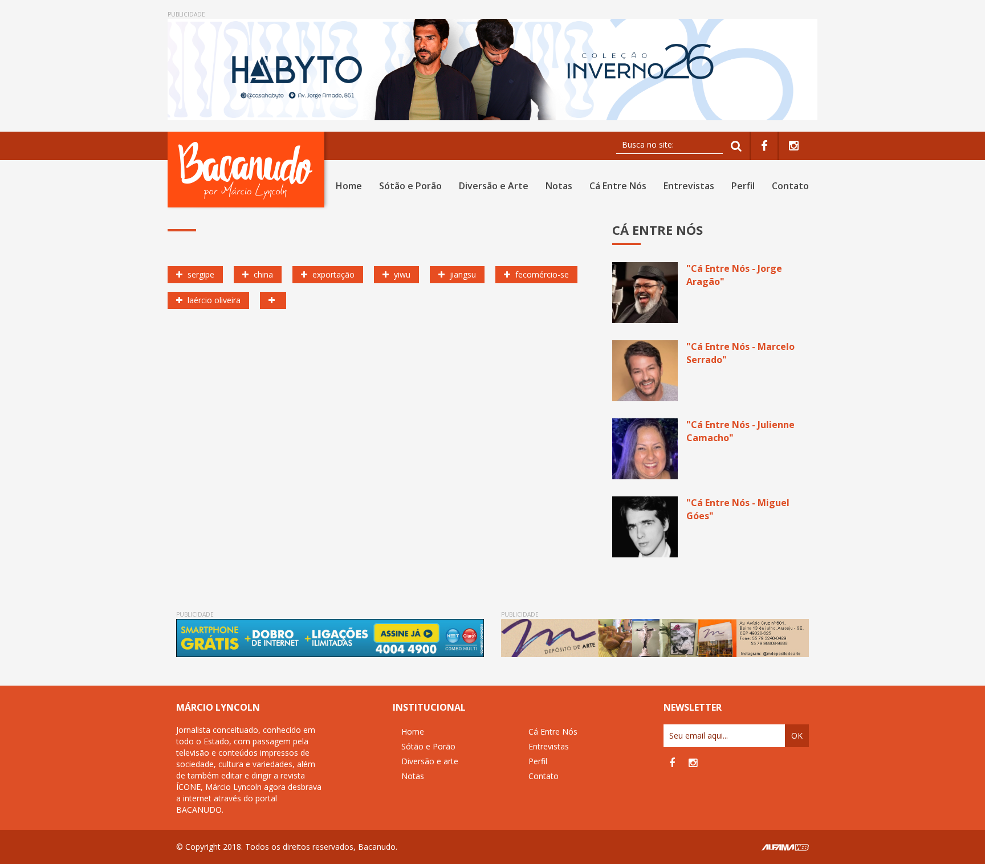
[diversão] (273, 300)
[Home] (248, 169)
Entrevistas (689, 186)
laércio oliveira (213, 300)
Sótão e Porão (410, 186)
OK (797, 735)
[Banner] (492, 69)
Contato (790, 186)
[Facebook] (764, 146)
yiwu (401, 274)
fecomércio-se (541, 274)
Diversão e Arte (493, 186)
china (262, 274)
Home (349, 186)
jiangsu (461, 274)
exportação (332, 274)
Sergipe (199, 274)
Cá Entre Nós (617, 186)
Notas (559, 186)
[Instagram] (794, 146)
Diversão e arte (429, 761)
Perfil (743, 186)
